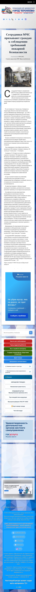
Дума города (18, 358)
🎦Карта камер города (18, 406)
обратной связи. (25, 520)
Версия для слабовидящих (18, 341)
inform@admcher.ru (7, 19)
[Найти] (30, 332)
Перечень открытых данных (13, 507)
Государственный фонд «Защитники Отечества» (18, 353)
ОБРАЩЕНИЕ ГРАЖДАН (18, 382)
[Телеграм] (19, 19)
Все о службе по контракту (18, 348)
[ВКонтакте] (22, 19)
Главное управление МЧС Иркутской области (18, 59)
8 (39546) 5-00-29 (12, 19)
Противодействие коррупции (18, 397)
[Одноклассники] (15, 19)
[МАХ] (25, 19)
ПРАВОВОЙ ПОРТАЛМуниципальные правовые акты (18, 391)
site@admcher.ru (18, 572)
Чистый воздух (18, 410)
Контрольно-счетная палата (18, 361)
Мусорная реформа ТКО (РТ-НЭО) (18, 401)
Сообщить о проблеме (18, 316)
